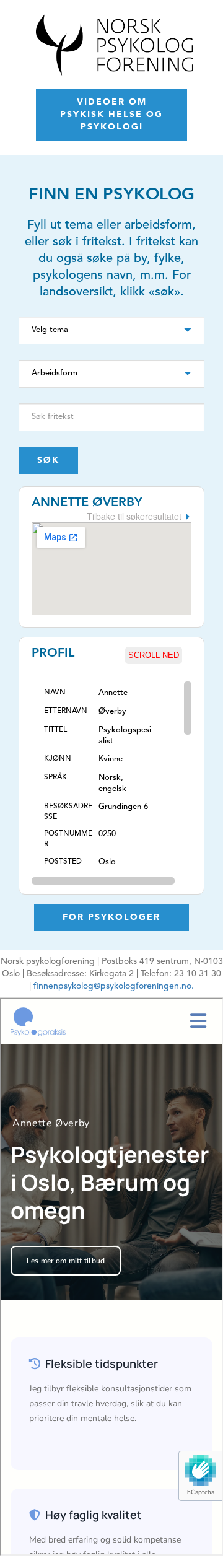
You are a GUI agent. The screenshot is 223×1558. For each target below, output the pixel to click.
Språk (55, 777)
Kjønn (57, 759)
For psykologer (111, 917)
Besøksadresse (68, 812)
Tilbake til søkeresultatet (134, 516)
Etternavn (65, 711)
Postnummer (68, 839)
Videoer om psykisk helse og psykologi (111, 114)
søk (48, 460)
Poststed (63, 861)
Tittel (55, 729)
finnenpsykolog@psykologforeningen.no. (113, 986)
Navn (55, 692)
